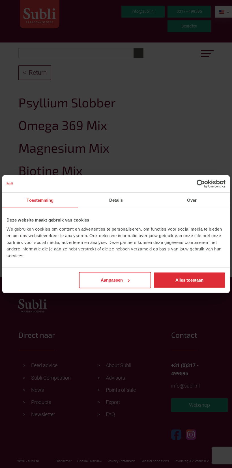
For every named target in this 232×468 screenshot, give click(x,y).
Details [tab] (116, 200)
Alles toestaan (189, 280)
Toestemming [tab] (40, 200)
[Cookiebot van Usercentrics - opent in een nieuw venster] (200, 184)
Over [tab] (192, 200)
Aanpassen (112, 280)
